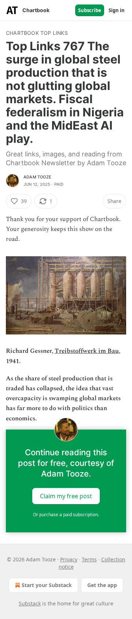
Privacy (68, 559)
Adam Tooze (37, 177)
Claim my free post (66, 496)
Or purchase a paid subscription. (66, 514)
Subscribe (89, 10)
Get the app (102, 585)
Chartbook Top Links (37, 33)
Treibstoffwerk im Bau (87, 351)
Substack (30, 603)
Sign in (117, 10)
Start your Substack (47, 585)
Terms (89, 559)
